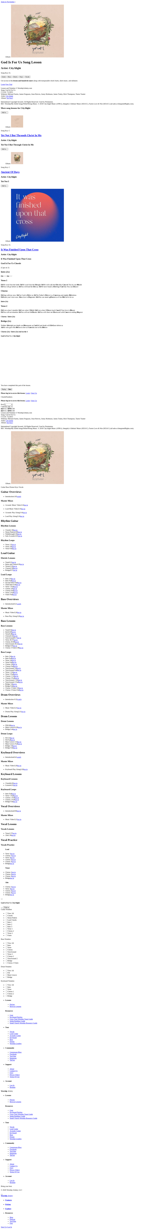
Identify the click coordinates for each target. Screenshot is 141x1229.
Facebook (13, 1054)
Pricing (12, 1004)
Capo (3, 406)
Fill (8, 973)
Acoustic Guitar (15, 1036)
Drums (12, 1042)
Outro (9, 935)
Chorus (10, 950)
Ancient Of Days (10, 172)
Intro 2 (9, 924)
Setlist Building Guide (17, 1021)
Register (12, 1087)
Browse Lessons (15, 1006)
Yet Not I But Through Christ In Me (21, 135)
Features (8, 1200)
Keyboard (13, 1038)
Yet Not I (9, 98)
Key (2, 404)
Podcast (12, 1219)
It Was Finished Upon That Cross (19, 249)
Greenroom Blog (15, 1052)
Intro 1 (9, 922)
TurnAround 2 (12, 958)
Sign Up (34, 393)
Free (11, 1223)
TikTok (12, 1060)
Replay (4, 389)
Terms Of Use (14, 1077)
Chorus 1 (10, 991)
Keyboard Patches (16, 1017)
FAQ (11, 1073)
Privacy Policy (15, 1075)
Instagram (13, 1058)
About (12, 1069)
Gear (11, 1015)
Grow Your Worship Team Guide (21, 1019)
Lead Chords (12, 920)
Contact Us (14, 1071)
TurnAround (11, 952)
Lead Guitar (14, 1034)
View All (10, 913)
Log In (12, 1085)
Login (3, 84)
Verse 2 (10, 933)
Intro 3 (9, 927)
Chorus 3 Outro (12, 963)
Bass (11, 1040)
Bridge (9, 961)
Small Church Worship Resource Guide (23, 1023)
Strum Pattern (12, 918)
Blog (11, 1217)
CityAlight (9, 96)
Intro (9, 945)
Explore (8, 1209)
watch (19, 496)
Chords (10, 916)
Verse (9, 947)
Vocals (12, 1032)
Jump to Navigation (8, 2)
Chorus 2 (10, 931)
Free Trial (9, 84)
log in (26, 505)
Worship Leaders (15, 1043)
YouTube (13, 1056)
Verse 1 (10, 929)
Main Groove (12, 975)
